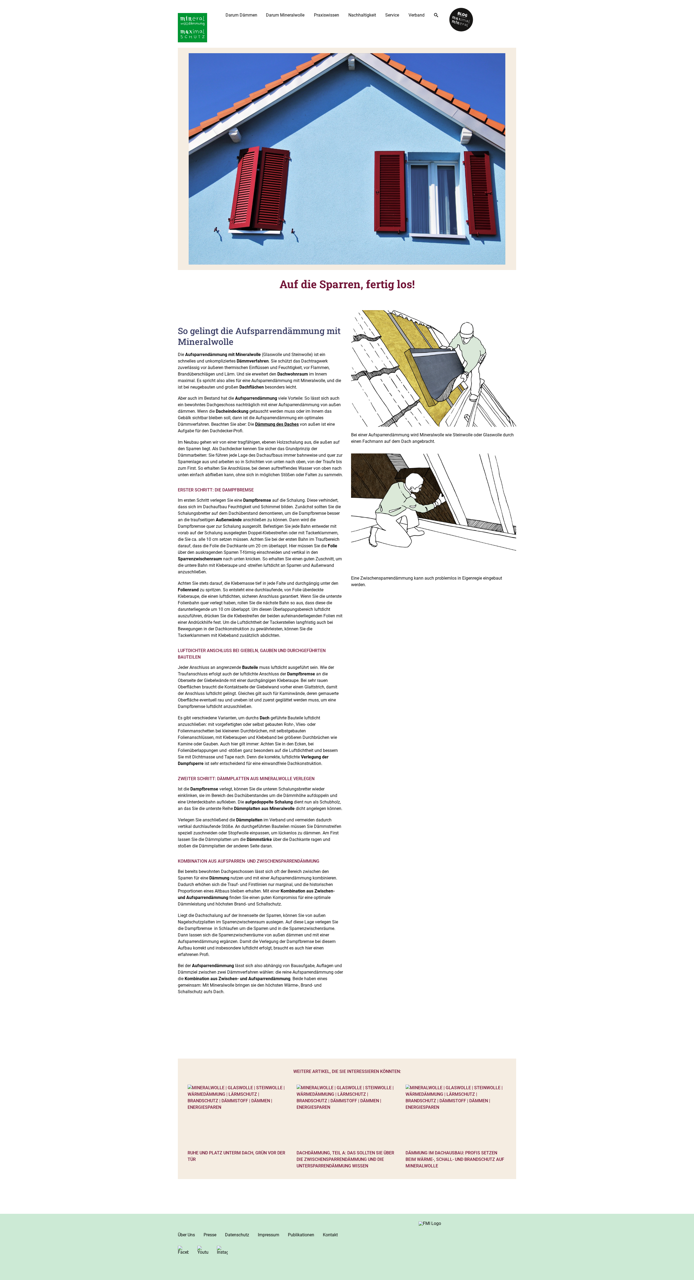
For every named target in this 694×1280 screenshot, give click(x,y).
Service (392, 15)
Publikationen (301, 1234)
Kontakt (330, 1234)
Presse (210, 1234)
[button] (12, 1268)
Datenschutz (237, 1234)
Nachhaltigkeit (362, 15)
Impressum (268, 1234)
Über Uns (186, 1234)
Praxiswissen (326, 15)
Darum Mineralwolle (285, 15)
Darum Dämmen (241, 15)
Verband (417, 15)
